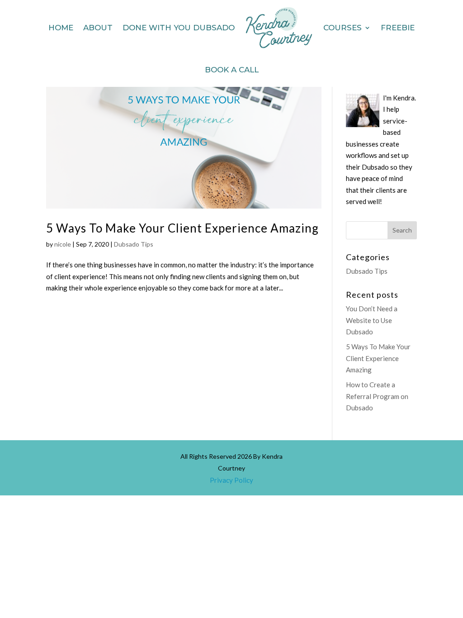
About (98, 27)
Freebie (398, 27)
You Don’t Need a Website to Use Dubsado (371, 320)
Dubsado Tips (133, 244)
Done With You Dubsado (179, 27)
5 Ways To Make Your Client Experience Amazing (182, 228)
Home (60, 27)
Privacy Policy (231, 480)
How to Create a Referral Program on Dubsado (377, 396)
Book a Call (232, 69)
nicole (62, 244)
